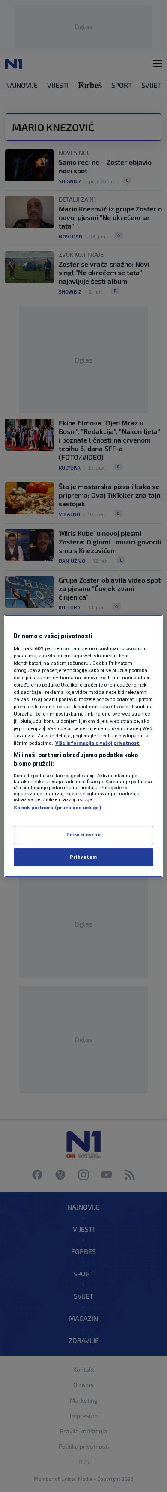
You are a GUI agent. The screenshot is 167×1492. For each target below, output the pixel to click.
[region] (83, 746)
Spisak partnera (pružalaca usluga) (57, 808)
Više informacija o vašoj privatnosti (97, 743)
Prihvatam (83, 857)
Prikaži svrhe (83, 835)
